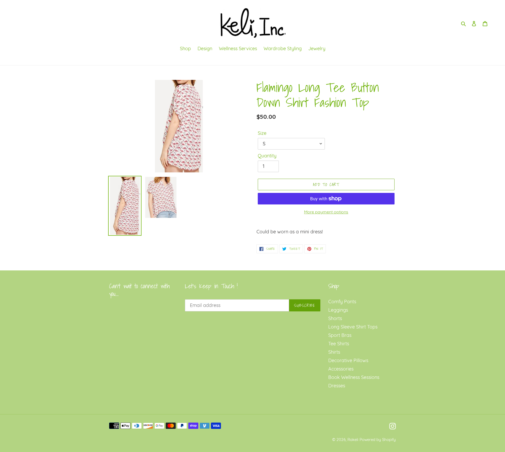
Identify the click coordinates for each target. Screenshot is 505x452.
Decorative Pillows (348, 360)
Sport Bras (339, 335)
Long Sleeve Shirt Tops (352, 327)
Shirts (334, 352)
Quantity (267, 156)
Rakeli (352, 439)
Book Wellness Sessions (353, 377)
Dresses (336, 386)
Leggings (338, 310)
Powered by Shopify (378, 439)
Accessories (341, 369)
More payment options (326, 211)
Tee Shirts (338, 344)
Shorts (335, 318)
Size (262, 133)
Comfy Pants (342, 302)
